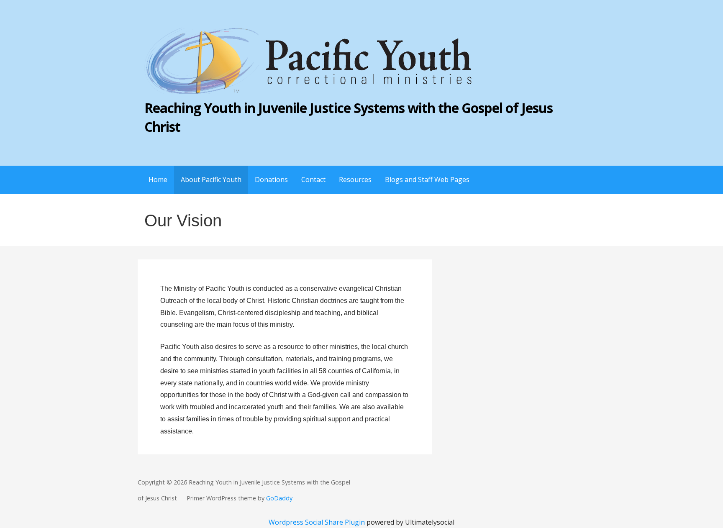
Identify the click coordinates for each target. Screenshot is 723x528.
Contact (313, 179)
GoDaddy (279, 498)
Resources (355, 179)
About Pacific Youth (211, 179)
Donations (271, 179)
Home (158, 179)
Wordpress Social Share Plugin (318, 522)
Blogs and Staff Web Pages (427, 179)
